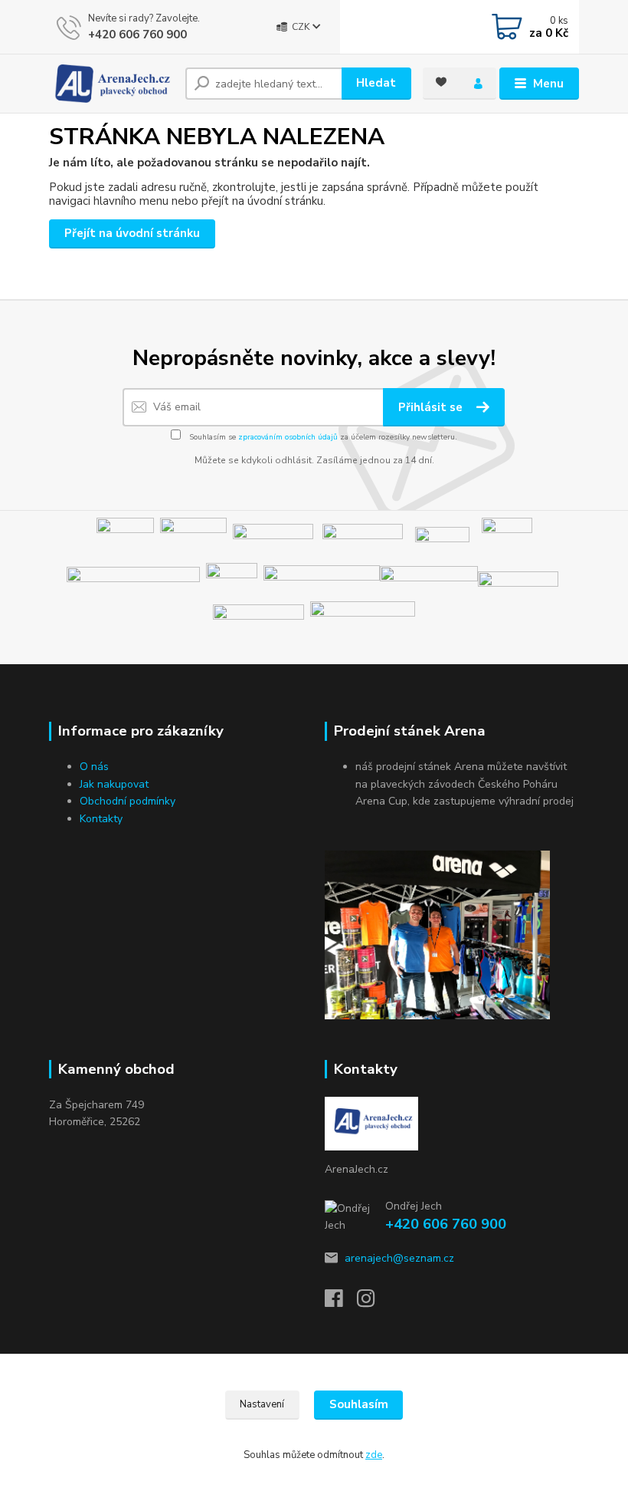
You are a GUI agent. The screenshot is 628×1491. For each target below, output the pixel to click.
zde (373, 1455)
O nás (94, 766)
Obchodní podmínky (127, 801)
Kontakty (101, 818)
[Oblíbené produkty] (441, 82)
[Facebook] (341, 1302)
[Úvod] (111, 83)
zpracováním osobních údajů (288, 437)
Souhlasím (358, 1404)
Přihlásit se (432, 407)
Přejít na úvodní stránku (132, 233)
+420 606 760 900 (137, 34)
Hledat (376, 83)
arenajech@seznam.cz (399, 1258)
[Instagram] (373, 1302)
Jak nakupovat (114, 784)
